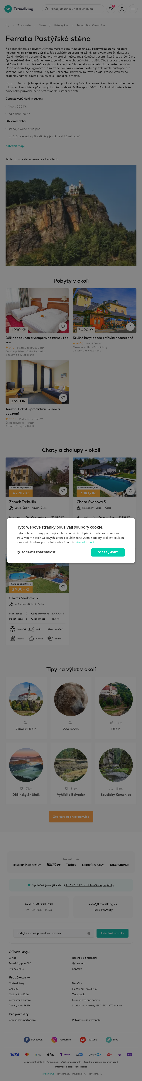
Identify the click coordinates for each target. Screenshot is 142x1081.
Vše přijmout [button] (108, 552)
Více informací (85, 542)
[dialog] (71, 540)
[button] (36, 552)
